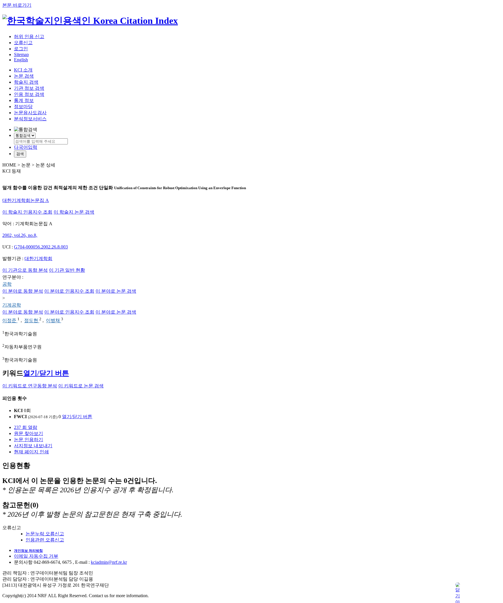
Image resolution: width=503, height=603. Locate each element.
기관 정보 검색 (29, 88)
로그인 (21, 48)
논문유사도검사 (30, 112)
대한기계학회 (38, 258)
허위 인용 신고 (29, 36)
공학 (7, 284)
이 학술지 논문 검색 (74, 212)
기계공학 (11, 305)
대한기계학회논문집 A (25, 200)
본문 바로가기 (16, 5)
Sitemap (21, 54)
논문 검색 (24, 76)
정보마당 (23, 106)
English (21, 59)
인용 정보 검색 (29, 94)
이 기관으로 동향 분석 (25, 270)
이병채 (53, 320)
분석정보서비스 (30, 118)
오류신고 (23, 42)
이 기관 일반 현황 (67, 270)
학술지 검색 (26, 82)
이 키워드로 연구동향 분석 (29, 385)
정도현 (31, 320)
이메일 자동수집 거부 (36, 556)
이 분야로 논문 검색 (115, 291)
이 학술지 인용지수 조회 (27, 212)
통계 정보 (24, 100)
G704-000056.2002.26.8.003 (41, 246)
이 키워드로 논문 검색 (81, 385)
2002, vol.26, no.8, (19, 235)
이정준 (9, 320)
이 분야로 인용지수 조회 (69, 291)
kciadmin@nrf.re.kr (109, 562)
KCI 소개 (23, 69)
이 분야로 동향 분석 (22, 291)
